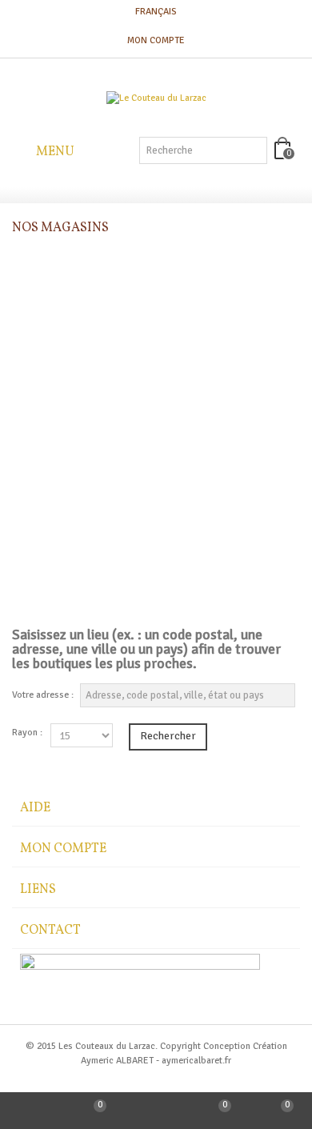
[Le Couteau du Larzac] (156, 98)
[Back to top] (31, 1110)
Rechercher (168, 736)
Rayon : (27, 733)
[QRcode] (156, 1110)
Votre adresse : (43, 695)
